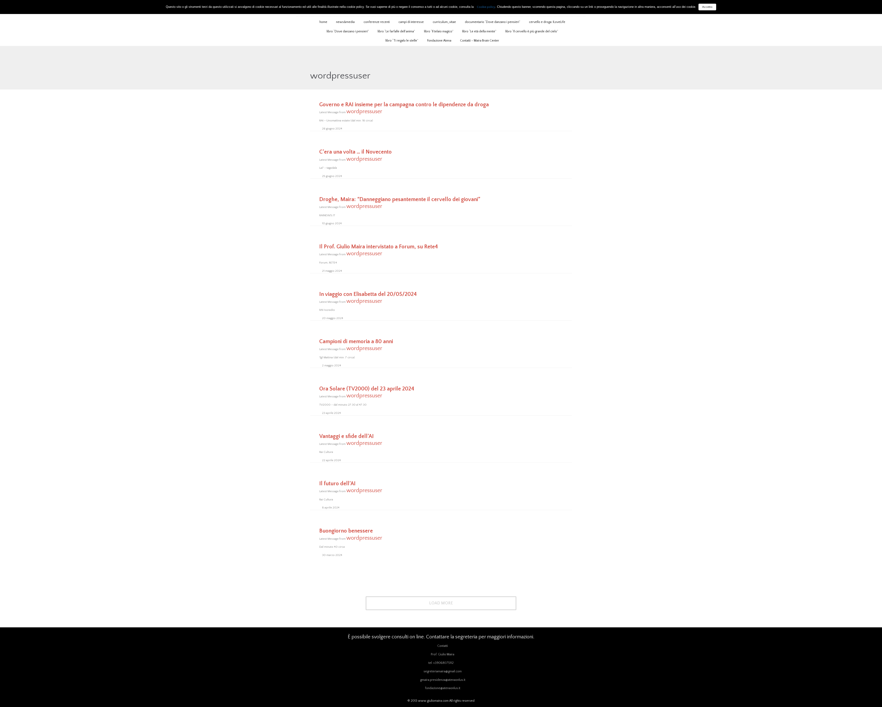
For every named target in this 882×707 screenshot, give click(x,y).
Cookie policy (486, 6)
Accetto (707, 6)
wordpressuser (340, 76)
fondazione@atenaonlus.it (442, 688)
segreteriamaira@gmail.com (443, 671)
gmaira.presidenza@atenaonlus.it (442, 680)
